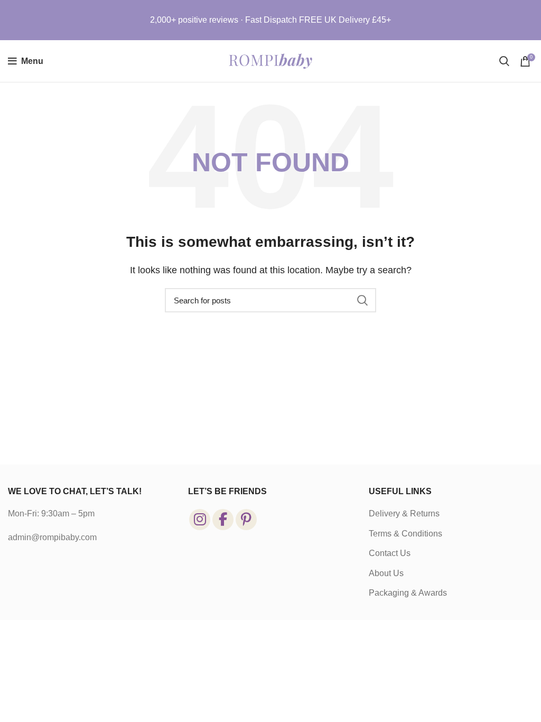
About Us (386, 573)
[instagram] (199, 519)
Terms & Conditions (405, 533)
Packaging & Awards (408, 592)
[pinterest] (246, 519)
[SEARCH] (362, 300)
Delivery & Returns (404, 513)
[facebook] (223, 519)
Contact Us (390, 553)
